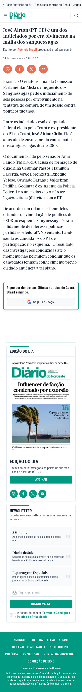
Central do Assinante (29, 647)
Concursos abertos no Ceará (52, 5)
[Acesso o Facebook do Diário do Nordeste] (23, 494)
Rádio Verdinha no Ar (18, 5)
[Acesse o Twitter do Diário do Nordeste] (33, 494)
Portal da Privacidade (60, 654)
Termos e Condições (56, 613)
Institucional (59, 647)
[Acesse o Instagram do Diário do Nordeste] (14, 494)
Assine (63, 640)
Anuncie (19, 640)
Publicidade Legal (42, 640)
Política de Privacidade (32, 617)
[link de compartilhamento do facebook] (19, 69)
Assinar (41, 479)
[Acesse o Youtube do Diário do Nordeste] (42, 494)
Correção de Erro (41, 661)
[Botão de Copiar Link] (43, 69)
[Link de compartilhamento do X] (31, 69)
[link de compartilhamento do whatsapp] (7, 69)
